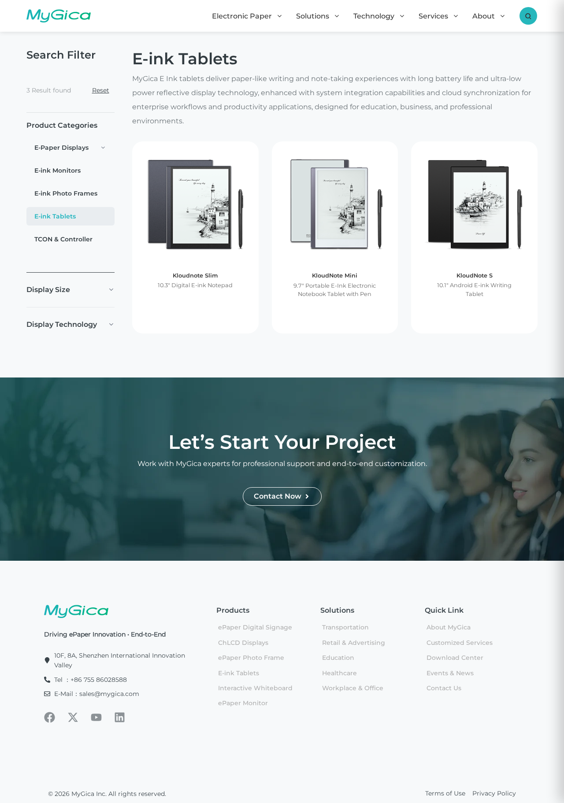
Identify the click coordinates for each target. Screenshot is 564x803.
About (484, 16)
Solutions (313, 16)
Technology (374, 16)
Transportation (345, 627)
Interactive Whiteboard (255, 688)
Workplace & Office (352, 688)
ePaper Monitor (243, 703)
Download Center (455, 658)
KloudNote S (474, 275)
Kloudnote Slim (195, 275)
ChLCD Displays (243, 643)
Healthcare (339, 673)
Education (338, 658)
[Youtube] (96, 717)
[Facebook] (49, 717)
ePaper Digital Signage (255, 627)
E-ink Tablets (238, 673)
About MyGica (449, 627)
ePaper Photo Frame (251, 658)
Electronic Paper (243, 16)
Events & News (450, 673)
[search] (528, 16)
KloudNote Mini (334, 275)
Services (434, 16)
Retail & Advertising (353, 643)
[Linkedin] (119, 717)
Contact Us (444, 688)
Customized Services (460, 643)
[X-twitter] (72, 717)
